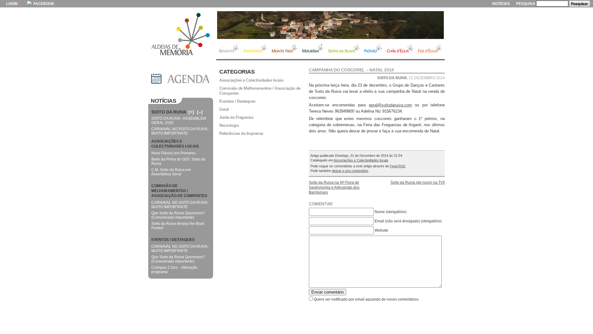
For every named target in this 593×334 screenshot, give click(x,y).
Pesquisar (579, 4)
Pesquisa (525, 4)
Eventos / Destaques (237, 101)
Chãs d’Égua (400, 49)
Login (12, 4)
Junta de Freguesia (236, 117)
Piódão (373, 49)
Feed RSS (397, 166)
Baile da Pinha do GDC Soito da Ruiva (178, 161)
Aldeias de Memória (180, 34)
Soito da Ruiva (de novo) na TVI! (417, 182)
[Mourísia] (330, 25)
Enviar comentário (327, 292)
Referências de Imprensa (241, 133)
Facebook (43, 4)
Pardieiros (255, 49)
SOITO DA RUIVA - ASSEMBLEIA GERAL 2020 (178, 120)
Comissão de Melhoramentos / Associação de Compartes (260, 91)
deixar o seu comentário (350, 171)
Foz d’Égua (430, 49)
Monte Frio (284, 49)
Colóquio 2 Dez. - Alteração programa (174, 269)
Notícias (501, 4)
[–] (200, 111)
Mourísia (313, 49)
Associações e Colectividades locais (361, 160)
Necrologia (228, 125)
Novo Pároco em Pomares (173, 153)
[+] (191, 111)
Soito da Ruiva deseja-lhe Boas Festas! (177, 225)
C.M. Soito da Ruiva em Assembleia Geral (171, 172)
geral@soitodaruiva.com (390, 105)
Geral (224, 109)
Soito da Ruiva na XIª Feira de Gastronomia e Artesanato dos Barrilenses (334, 187)
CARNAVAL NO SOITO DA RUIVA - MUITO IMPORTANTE (180, 131)
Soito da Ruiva (344, 49)
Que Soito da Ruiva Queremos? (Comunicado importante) (178, 215)
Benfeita (228, 49)
